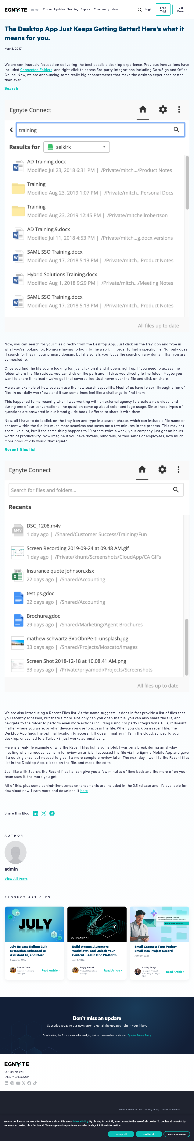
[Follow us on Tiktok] (35, 1083)
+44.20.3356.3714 (20, 1077)
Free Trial (163, 9)
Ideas (115, 9)
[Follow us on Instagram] (12, 1083)
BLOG (35, 10)
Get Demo (180, 9)
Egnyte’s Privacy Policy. (139, 1035)
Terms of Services (171, 1109)
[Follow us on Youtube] (18, 1083)
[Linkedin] (35, 813)
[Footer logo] (17, 1064)
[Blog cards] (34, 943)
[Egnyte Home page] (16, 9)
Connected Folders (36, 69)
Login (148, 9)
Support (86, 9)
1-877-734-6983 (16, 1072)
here (84, 790)
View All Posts (16, 878)
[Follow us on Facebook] (29, 1083)
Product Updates (54, 9)
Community (101, 9)
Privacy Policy (152, 1109)
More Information (177, 1134)
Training (72, 9)
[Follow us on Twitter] (23, 1083)
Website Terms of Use (130, 1109)
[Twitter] (43, 813)
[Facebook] (52, 813)
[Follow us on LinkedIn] (6, 1083)
